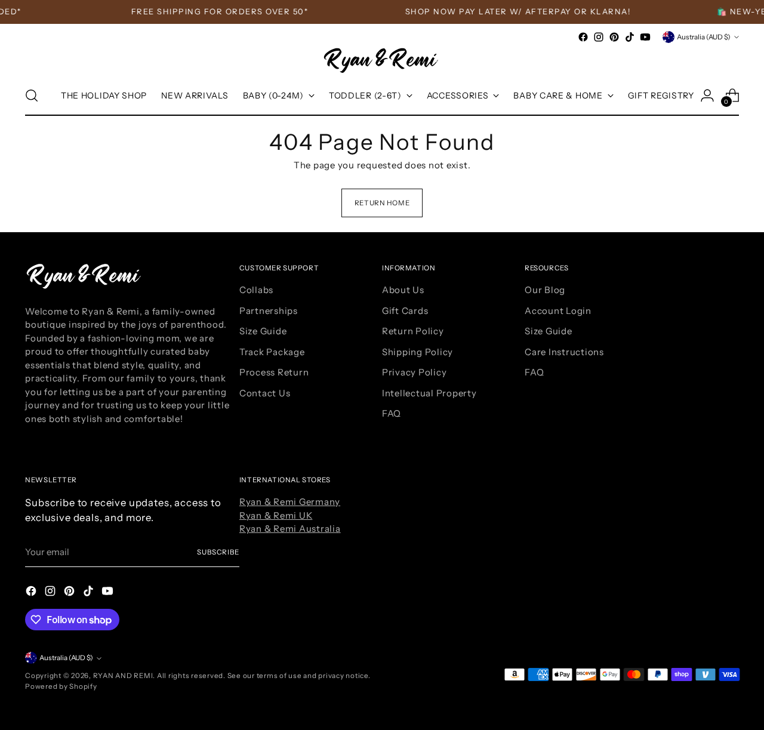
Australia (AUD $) (704, 37)
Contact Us (265, 393)
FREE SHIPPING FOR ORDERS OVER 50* (214, 11)
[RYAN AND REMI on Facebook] (583, 37)
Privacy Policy (414, 372)
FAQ (391, 413)
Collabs (256, 289)
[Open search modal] (32, 95)
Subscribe (218, 552)
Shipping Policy (417, 352)
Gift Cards (405, 310)
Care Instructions (564, 352)
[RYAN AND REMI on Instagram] (598, 37)
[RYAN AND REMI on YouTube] (645, 37)
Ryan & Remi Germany (289, 501)
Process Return (274, 372)
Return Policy (413, 331)
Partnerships (268, 310)
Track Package (272, 352)
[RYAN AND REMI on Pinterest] (614, 37)
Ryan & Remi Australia (290, 528)
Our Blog (545, 289)
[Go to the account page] (707, 95)
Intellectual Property (429, 393)
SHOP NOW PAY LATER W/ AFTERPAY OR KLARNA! (513, 11)
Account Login (558, 310)
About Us (403, 289)
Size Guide (263, 331)
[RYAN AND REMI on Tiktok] (629, 37)
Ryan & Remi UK (276, 515)
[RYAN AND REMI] (382, 60)
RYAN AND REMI (123, 676)
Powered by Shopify (61, 686)
